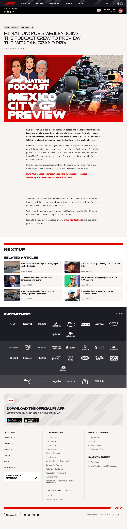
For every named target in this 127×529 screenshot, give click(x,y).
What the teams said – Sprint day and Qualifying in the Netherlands (37, 292)
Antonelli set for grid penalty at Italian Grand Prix (100, 264)
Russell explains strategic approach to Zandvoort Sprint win (97, 292)
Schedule (25, 3)
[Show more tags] (32, 27)
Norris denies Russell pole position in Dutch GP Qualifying (100, 278)
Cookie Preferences (54, 500)
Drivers (68, 3)
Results (39, 3)
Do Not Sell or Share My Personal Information (60, 482)
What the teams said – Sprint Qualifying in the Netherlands (39, 264)
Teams (81, 3)
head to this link (73, 219)
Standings (54, 3)
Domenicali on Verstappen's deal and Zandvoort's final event (37, 278)
